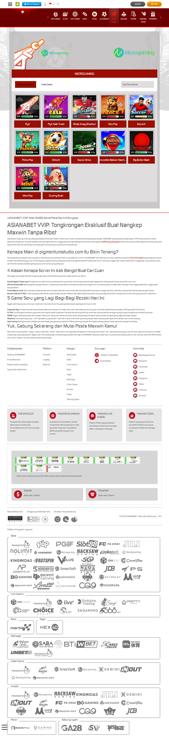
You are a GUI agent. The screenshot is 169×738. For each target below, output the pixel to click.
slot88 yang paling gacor (110, 242)
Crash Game (114, 20)
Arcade (123, 19)
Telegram (143, 360)
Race (85, 19)
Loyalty (46, 359)
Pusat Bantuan (13, 359)
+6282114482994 (109, 355)
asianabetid (105, 360)
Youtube (142, 395)
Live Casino (75, 19)
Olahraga (104, 19)
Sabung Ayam (143, 20)
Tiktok (141, 384)
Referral (46, 364)
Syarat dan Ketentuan (17, 369)
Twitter (141, 372)
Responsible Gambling (17, 364)
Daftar (154, 4)
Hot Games (55, 19)
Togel (94, 19)
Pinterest (143, 389)
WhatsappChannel (147, 355)
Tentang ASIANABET (16, 354)
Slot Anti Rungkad (137, 258)
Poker (133, 19)
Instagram (143, 378)
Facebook (143, 366)
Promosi (153, 19)
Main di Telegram (33, 4)
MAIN (29, 101)
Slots (65, 19)
